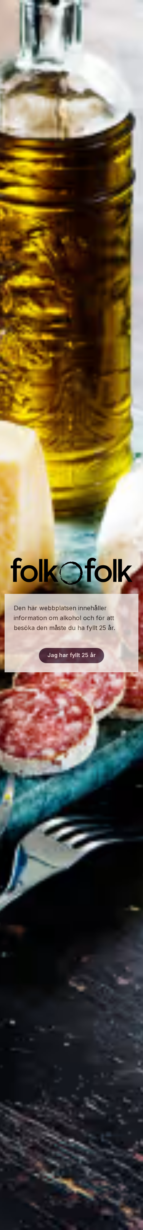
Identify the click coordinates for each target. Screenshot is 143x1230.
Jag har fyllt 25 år (71, 655)
